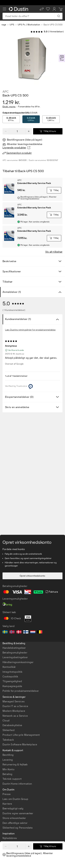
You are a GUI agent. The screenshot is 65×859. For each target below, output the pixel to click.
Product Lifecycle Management (21, 734)
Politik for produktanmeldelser (21, 690)
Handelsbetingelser (14, 647)
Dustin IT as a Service (15, 706)
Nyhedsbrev (10, 838)
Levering (8, 759)
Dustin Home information (17, 783)
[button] (42, 9)
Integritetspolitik (13, 671)
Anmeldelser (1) (12, 291)
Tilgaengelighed (12, 681)
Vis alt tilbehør (53, 251)
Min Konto (8, 769)
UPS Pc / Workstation (29, 24)
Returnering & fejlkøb (15, 764)
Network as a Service (15, 715)
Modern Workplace (14, 710)
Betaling (7, 774)
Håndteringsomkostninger (18, 662)
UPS (12, 24)
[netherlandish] (32, 632)
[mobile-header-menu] (4, 9)
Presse (7, 794)
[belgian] (39, 632)
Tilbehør (7, 281)
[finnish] (25, 632)
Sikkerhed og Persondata (18, 827)
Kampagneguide (12, 686)
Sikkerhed (9, 730)
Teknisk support (12, 778)
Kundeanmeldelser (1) (18, 319)
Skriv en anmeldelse (17, 407)
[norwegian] (12, 632)
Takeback (8, 739)
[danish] (18, 632)
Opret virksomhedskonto (32, 576)
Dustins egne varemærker (18, 813)
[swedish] (5, 632)
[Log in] (54, 9)
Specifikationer (12, 271)
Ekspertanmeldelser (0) (19, 396)
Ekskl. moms (9, 107)
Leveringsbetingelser (15, 657)
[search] (58, 16)
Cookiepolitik (10, 676)
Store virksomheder (14, 818)
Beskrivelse (9, 261)
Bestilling (8, 754)
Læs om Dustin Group (15, 799)
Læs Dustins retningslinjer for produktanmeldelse (30, 329)
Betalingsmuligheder (15, 652)
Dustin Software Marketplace (20, 744)
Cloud (6, 720)
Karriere (7, 803)
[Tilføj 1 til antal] (29, 131)
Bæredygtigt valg (13, 808)
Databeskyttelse (12, 725)
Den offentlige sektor (15, 822)
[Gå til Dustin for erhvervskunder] (19, 9)
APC (6, 91)
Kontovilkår (9, 666)
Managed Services (14, 701)
